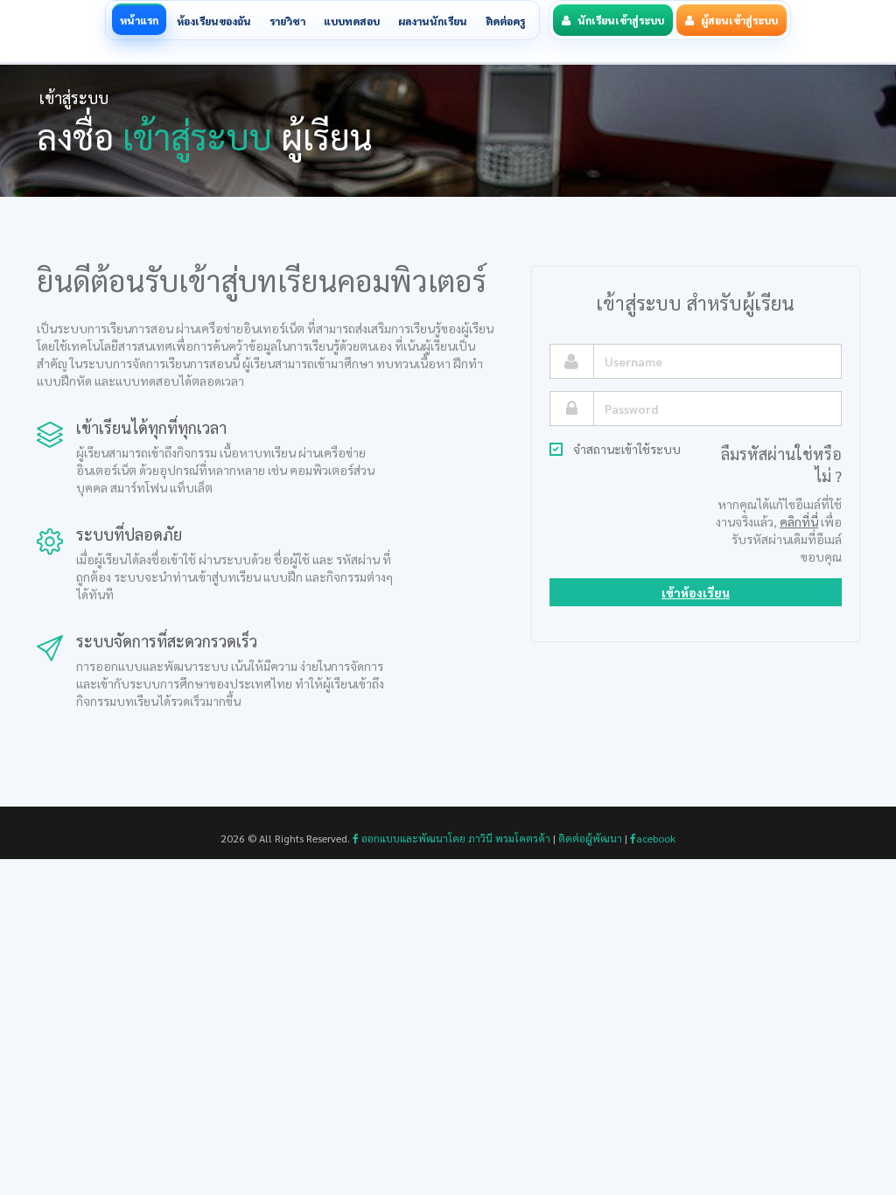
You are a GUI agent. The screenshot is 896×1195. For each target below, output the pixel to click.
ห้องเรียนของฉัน (214, 21)
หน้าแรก (139, 20)
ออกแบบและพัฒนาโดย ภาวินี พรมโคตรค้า (454, 838)
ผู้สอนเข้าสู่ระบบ (739, 20)
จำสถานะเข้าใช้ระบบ (627, 449)
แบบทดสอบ (352, 21)
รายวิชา (287, 21)
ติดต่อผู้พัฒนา (590, 838)
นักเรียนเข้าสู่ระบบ (621, 20)
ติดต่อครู (505, 21)
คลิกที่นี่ (799, 521)
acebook (656, 838)
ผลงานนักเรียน (432, 21)
